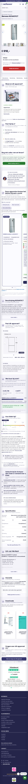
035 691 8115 (11, 145)
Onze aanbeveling (6, 207)
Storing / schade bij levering (7, 720)
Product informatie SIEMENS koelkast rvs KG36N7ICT (8, 632)
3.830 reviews (17, 672)
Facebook (3, 734)
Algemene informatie (5, 699)
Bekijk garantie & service (14, 594)
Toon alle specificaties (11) (13, 545)
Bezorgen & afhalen (5, 716)
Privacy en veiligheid (5, 708)
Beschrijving (12, 78)
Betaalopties (4, 718)
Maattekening (19, 78)
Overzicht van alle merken (6, 701)
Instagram (3, 736)
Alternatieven (5, 78)
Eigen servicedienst (5, 704)
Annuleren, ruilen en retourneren (8, 722)
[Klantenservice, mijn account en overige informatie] (23, 4)
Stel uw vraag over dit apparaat (14, 659)
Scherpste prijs (6, 204)
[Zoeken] (25, 7)
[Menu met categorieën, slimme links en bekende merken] (20, 4)
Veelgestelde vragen (5, 727)
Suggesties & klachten (6, 710)
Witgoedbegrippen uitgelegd (7, 703)
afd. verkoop (5, 760)
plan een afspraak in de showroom (10, 465)
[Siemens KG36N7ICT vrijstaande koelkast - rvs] (22, 45)
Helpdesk (3, 725)
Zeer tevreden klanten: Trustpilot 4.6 (14, 1)
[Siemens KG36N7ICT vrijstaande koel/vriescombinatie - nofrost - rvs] (5, 45)
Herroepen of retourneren (6, 723)
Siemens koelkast (16, 63)
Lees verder (14, 317)
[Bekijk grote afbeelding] (23, 25)
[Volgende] (25, 246)
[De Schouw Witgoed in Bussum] (6, 4)
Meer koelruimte (15, 204)
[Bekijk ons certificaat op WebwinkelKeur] (14, 769)
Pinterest (3, 737)
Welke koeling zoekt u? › (14, 163)
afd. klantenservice (7, 762)
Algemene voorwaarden (6, 706)
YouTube (3, 739)
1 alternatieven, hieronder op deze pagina (12, 433)
